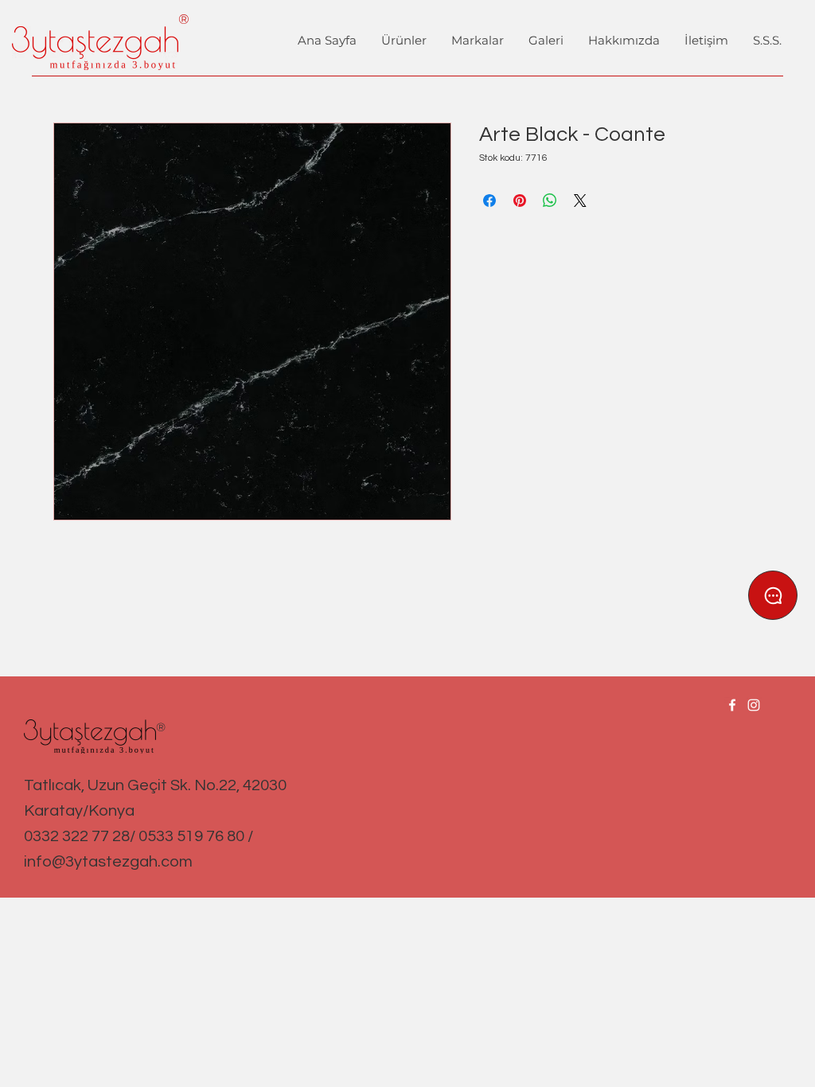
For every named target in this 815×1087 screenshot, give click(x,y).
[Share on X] (580, 200)
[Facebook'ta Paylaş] (489, 200)
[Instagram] (754, 705)
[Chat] (772, 595)
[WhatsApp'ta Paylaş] (550, 200)
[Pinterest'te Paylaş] (519, 200)
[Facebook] (732, 705)
